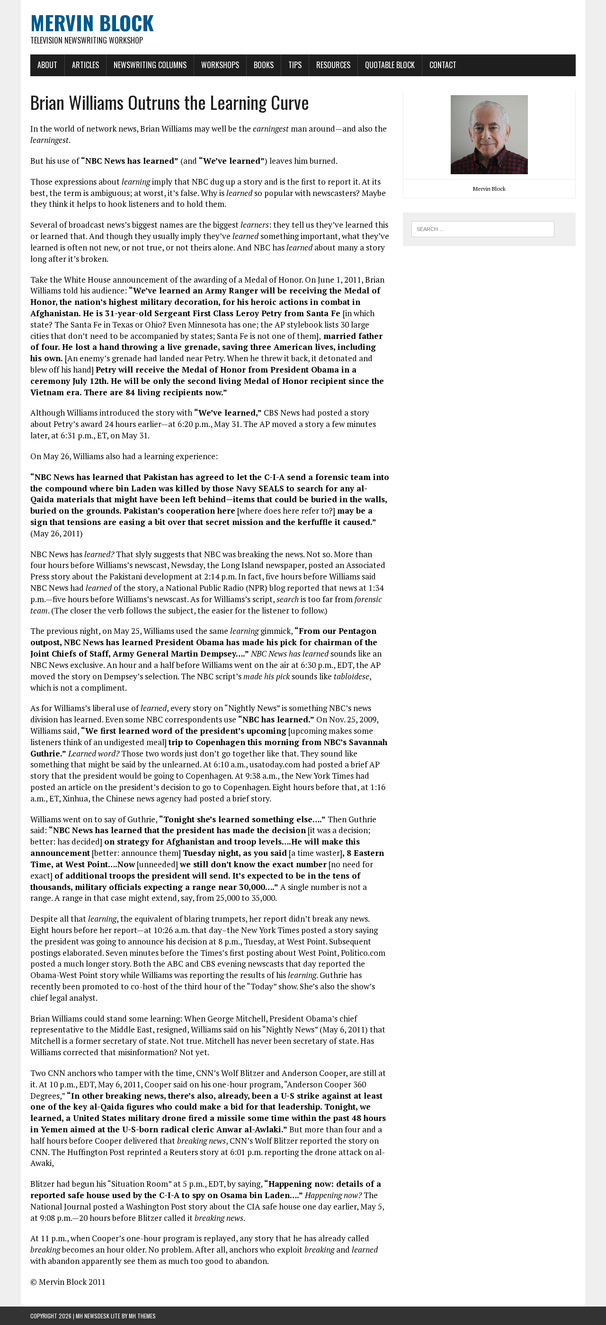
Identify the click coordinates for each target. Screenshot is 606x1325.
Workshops (220, 65)
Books (264, 65)
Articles (85, 65)
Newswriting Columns (150, 65)
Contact (442, 65)
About (47, 65)
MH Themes (142, 1316)
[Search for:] (482, 228)
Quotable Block (390, 65)
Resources (333, 65)
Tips (295, 65)
